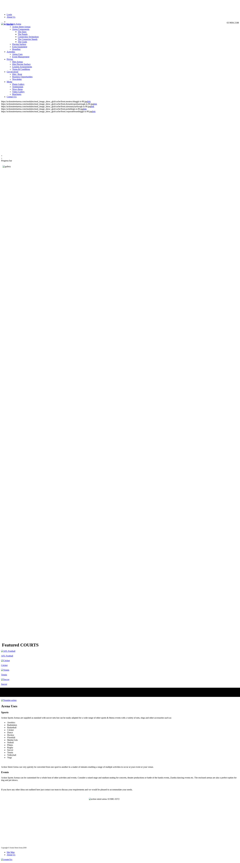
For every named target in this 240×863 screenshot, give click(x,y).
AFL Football (7, 656)
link (89, 101)
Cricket (4, 665)
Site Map (11, 852)
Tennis (4, 675)
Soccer (4, 684)
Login (9, 14)
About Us (11, 17)
